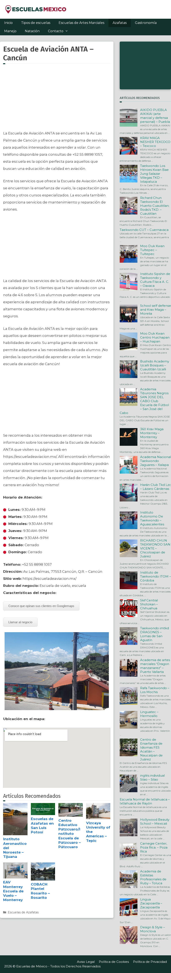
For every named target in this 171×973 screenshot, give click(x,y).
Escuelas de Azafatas (23, 912)
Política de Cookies (114, 962)
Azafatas (120, 23)
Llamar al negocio (20, 622)
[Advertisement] (56, 99)
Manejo (10, 31)
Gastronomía (146, 23)
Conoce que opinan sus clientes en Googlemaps (41, 606)
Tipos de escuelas (35, 23)
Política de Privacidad (150, 962)
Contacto (55, 31)
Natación (32, 31)
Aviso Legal (86, 962)
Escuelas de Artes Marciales (81, 23)
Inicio (8, 23)
